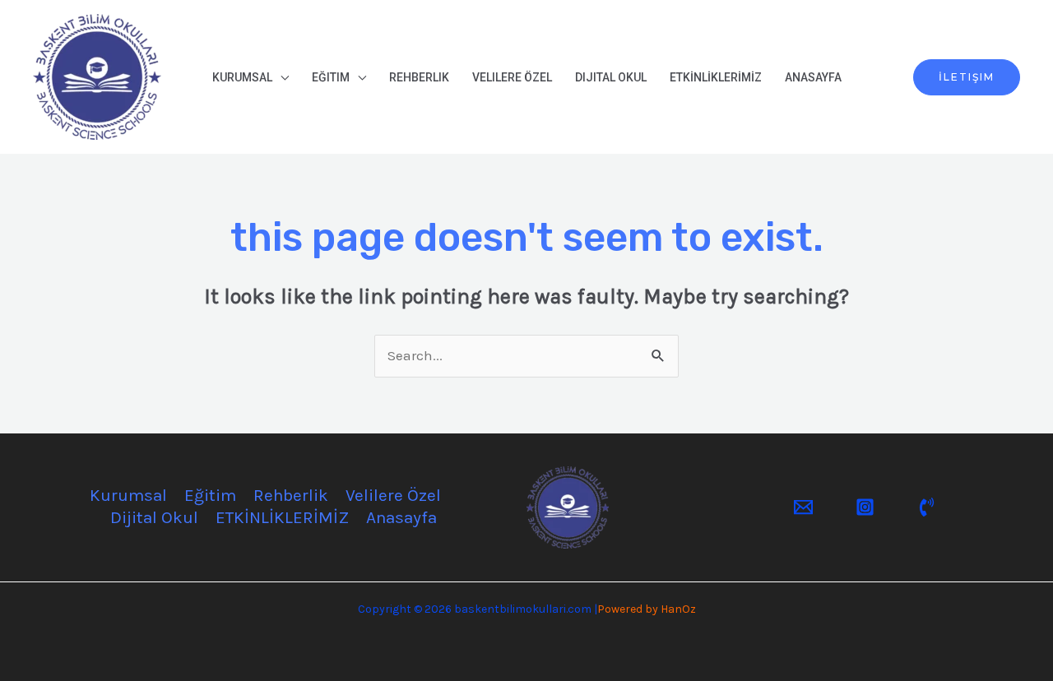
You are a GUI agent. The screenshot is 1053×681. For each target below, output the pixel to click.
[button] (966, 77)
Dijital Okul (611, 77)
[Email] (803, 507)
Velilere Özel (512, 77)
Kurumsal (242, 77)
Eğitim (331, 77)
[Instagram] (865, 507)
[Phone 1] (926, 507)
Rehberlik (419, 77)
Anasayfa (813, 77)
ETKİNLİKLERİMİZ (716, 77)
